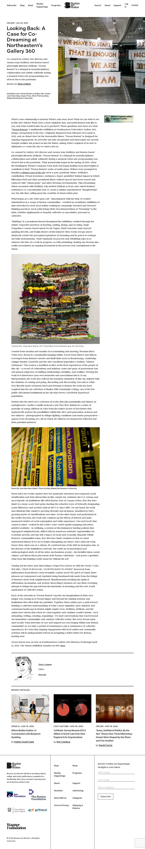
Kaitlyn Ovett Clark (24, 742)
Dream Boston (19, 129)
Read (30, 5)
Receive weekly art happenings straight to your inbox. (114, 765)
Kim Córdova (63, 742)
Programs (56, 5)
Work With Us (60, 798)
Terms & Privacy (61, 805)
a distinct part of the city (32, 172)
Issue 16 (15, 726)
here (62, 645)
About (107, 5)
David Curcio (105, 745)
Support (117, 5)
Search (97, 5)
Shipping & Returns (77, 806)
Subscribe (11, 5)
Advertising (77, 790)
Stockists (58, 790)
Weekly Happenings (59, 774)
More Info (42, 675)
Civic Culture (61, 726)
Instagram (77, 798)
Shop (22, 5)
